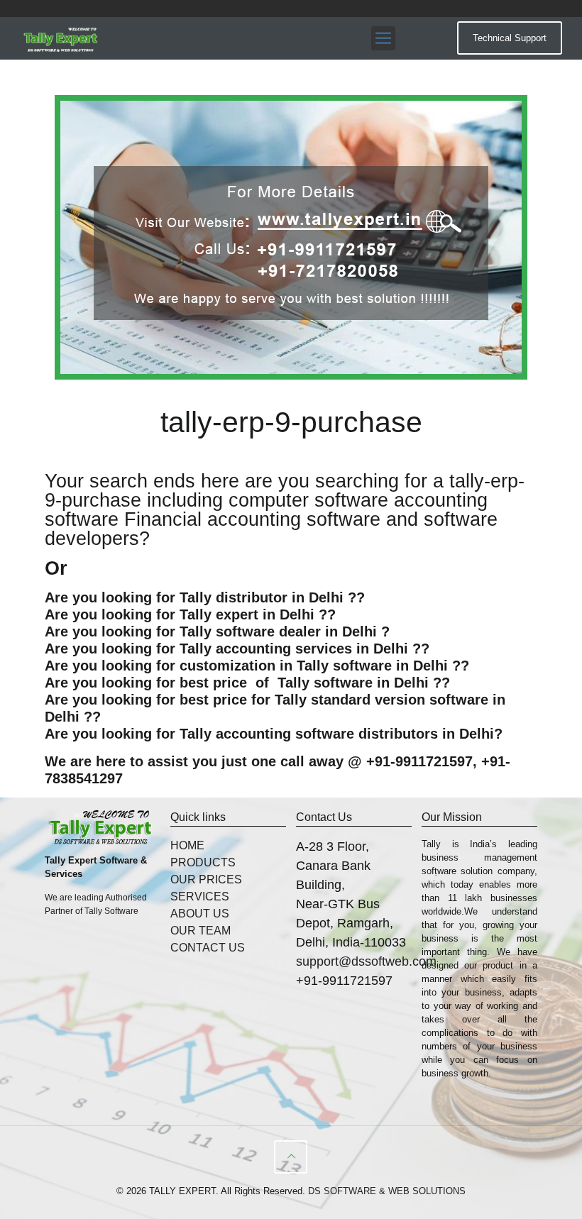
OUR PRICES (206, 879)
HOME (187, 845)
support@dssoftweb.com (366, 961)
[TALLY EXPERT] (61, 38)
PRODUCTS (203, 862)
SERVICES (199, 896)
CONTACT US (207, 948)
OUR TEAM (200, 931)
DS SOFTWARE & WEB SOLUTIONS (387, 1191)
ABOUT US (199, 914)
